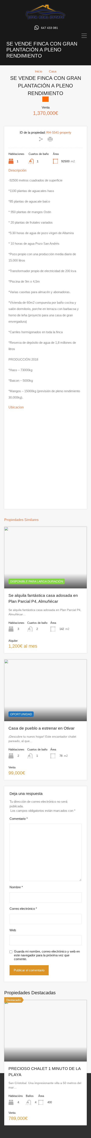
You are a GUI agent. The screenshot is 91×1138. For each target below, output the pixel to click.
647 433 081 (49, 28)
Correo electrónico (23, 908)
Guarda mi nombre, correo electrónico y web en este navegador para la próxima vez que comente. (47, 955)
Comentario (19, 818)
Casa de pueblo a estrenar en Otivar (41, 728)
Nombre (16, 887)
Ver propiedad (45, 1049)
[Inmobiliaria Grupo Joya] (45, 18)
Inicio (38, 71)
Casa (52, 71)
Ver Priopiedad (45, 576)
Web (13, 930)
